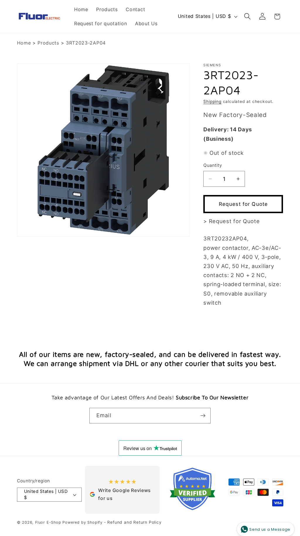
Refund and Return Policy (134, 522)
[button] (247, 16)
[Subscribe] (202, 416)
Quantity (212, 165)
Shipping (212, 101)
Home (24, 43)
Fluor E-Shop (48, 522)
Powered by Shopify (82, 522)
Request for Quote (243, 204)
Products (48, 43)
